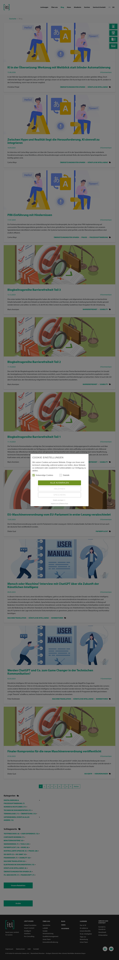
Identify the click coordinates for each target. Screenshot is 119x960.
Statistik (66, 475)
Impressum (54, 503)
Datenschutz (64, 503)
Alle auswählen (59, 483)
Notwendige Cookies (44, 475)
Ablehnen (59, 489)
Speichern (59, 495)
